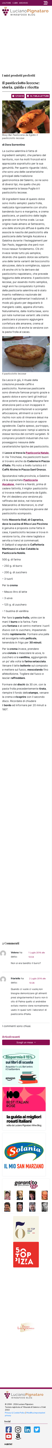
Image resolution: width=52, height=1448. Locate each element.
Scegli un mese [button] (25, 1042)
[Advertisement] (26, 44)
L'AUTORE (6, 3)
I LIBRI (15, 3)
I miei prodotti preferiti (18, 75)
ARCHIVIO (23, 3)
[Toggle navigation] (45, 3)
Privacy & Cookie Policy (15, 1413)
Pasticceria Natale (37, 452)
